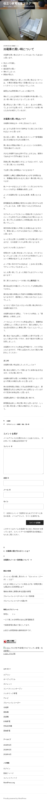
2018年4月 (7, 754)
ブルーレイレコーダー (12, 703)
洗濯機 (6, 717)
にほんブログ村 (9, 654)
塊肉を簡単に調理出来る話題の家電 (17, 591)
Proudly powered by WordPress (14, 798)
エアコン (6, 675)
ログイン (6, 768)
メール (7, 490)
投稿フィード (8, 773)
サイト (6, 501)
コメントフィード (10, 778)
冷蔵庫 (8, 421)
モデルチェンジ (11, 424)
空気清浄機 (7, 726)
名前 (6, 478)
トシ (17, 46)
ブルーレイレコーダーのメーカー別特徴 (18, 596)
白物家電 (6, 721)
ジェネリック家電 (10, 693)
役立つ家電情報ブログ (17, 3)
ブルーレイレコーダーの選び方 (15, 601)
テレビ (6, 698)
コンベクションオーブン (12, 689)
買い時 (27, 424)
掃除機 (6, 712)
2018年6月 (7, 745)
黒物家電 (6, 731)
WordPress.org (9, 783)
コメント (7, 446)
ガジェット (7, 684)
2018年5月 (7, 750)
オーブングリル (9, 679)
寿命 (23, 424)
